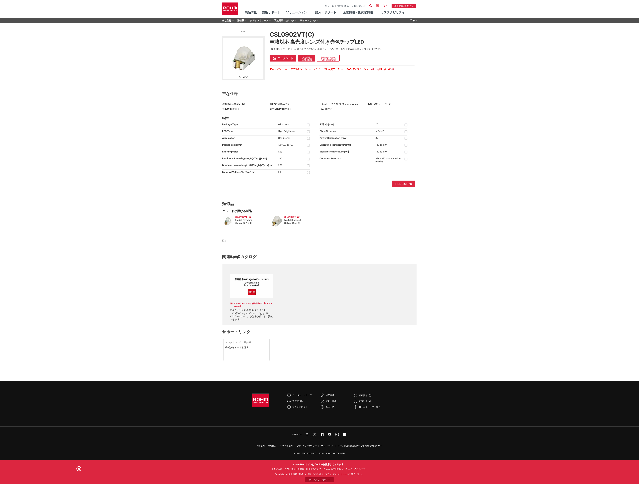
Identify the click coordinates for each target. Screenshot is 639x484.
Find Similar (403, 184)
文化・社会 (331, 401)
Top (412, 20)
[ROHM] (230, 9)
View (245, 76)
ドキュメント (277, 69)
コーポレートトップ (302, 395)
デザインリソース (259, 20)
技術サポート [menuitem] (271, 12)
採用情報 (341, 6)
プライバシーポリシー (307, 445)
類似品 (240, 20)
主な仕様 (226, 20)
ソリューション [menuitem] (296, 12)
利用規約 (261, 445)
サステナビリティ (301, 407)
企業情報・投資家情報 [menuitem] (358, 12)
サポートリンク (308, 20)
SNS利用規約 (286, 445)
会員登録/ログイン (404, 5)
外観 (243, 31)
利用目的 (272, 445)
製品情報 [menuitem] (251, 12)
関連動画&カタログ (284, 20)
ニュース (329, 6)
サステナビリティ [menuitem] (393, 12)
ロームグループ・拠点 (370, 407)
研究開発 (330, 395)
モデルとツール (299, 69)
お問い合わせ (359, 6)
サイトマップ (327, 445)
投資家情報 (297, 401)
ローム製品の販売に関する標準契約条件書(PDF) (360, 445)
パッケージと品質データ (327, 69)
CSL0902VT (241, 216)
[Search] (370, 5)
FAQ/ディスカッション (359, 69)
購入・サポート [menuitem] (325, 12)
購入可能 (285, 103)
